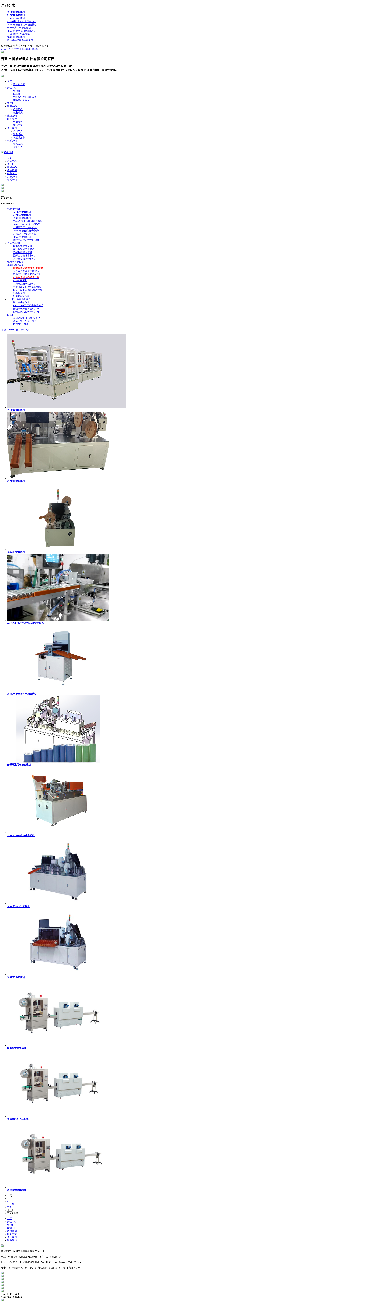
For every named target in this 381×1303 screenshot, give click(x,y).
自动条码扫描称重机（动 (26, 308)
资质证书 (18, 134)
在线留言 (36, 49)
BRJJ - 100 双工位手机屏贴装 (28, 305)
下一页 (10, 1204)
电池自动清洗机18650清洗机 (28, 274)
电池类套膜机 (14, 208)
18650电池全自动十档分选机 (22, 24)
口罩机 (16, 94)
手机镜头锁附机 (21, 302)
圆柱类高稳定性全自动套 (20, 40)
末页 (9, 1207)
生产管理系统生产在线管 (26, 271)
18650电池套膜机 (16, 37)
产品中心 (12, 87)
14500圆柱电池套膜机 (18, 34)
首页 (9, 81)
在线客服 (26, 49)
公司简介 (18, 131)
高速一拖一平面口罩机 (25, 321)
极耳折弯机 (19, 293)
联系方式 (18, 144)
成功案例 (12, 115)
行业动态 (18, 112)
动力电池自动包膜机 (24, 283)
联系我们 (12, 140)
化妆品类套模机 (15, 262)
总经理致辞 (19, 137)
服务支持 (12, 119)
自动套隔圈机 (20, 280)
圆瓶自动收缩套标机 (24, 255)
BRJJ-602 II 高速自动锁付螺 (27, 290)
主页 (3, 329)
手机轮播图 (19, 84)
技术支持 (18, 125)
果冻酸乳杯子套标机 (24, 249)
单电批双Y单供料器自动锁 (27, 287)
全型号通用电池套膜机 (19, 27)
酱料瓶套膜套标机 (22, 246)
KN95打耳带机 (21, 324)
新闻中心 (12, 106)
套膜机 (16, 90)
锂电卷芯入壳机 (21, 296)
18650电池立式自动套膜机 (21, 31)
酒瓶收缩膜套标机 (22, 252)
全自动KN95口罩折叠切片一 (28, 318)
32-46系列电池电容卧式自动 (21, 21)
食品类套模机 (14, 243)
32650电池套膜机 (16, 18)
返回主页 (6, 49)
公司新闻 (18, 109)
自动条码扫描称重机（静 (26, 311)
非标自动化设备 (21, 100)
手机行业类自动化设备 (25, 97)
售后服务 (18, 122)
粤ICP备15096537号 (56, 1251)
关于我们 (16, 49)
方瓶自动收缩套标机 (24, 258)
